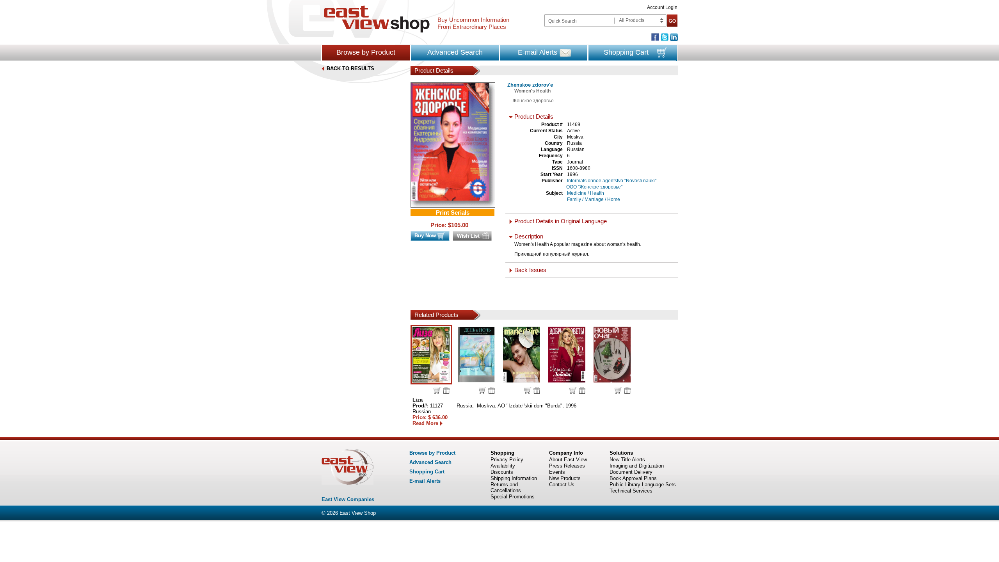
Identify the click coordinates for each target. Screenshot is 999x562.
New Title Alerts (627, 459)
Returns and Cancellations (506, 487)
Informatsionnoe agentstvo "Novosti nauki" (611, 180)
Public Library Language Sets (643, 484)
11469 (573, 124)
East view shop (377, 19)
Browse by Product (365, 52)
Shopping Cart (626, 52)
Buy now (437, 390)
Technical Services (631, 491)
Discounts (502, 472)
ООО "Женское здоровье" (594, 187)
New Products (565, 478)
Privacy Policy (507, 459)
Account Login (662, 7)
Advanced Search (455, 52)
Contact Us (561, 484)
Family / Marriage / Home (593, 199)
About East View (568, 459)
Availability (503, 466)
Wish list (446, 390)
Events (557, 472)
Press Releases (567, 466)
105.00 (459, 225)
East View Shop (358, 513)
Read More (425, 423)
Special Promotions (513, 497)
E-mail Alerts (537, 52)
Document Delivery (631, 472)
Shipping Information (514, 478)
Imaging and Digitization (637, 466)
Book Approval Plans (633, 478)
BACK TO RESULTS (350, 68)
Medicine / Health (585, 193)
